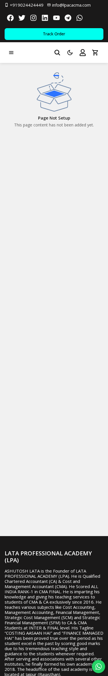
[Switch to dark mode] (70, 52)
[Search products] (57, 52)
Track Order (54, 33)
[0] (95, 52)
